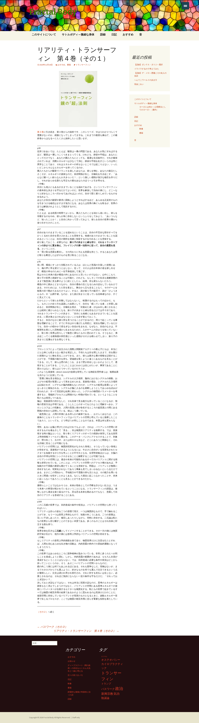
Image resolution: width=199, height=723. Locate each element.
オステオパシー (110, 660)
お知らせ (71, 661)
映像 (141, 129)
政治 (119, 688)
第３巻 (40, 132)
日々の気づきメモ (75, 675)
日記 (114, 34)
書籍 (69, 65)
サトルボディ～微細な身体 (78, 34)
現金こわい (139, 84)
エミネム (104, 656)
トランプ (106, 683)
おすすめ (128, 34)
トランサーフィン (83, 65)
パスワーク (108, 689)
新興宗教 (107, 694)
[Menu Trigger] (185, 5)
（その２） (42, 611)
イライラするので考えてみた (146, 69)
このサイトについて (44, 34)
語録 (103, 34)
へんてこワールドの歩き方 (145, 80)
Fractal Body (49, 717)
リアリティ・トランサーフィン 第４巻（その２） (86, 630)
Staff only (76, 717)
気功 (117, 694)
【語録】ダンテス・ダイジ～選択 (148, 64)
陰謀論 (105, 698)
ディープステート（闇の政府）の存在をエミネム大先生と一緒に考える (79, 668)
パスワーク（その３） (52, 626)
